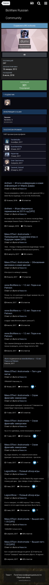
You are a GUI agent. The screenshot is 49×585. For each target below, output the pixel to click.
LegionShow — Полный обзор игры (22, 471)
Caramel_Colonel (17, 167)
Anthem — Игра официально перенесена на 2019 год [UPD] (19, 209)
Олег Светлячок (17, 161)
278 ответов (24, 486)
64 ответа (24, 387)
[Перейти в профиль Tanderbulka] (7, 141)
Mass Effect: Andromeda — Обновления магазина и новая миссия (24, 263)
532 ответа (27, 254)
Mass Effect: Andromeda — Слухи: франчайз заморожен (21, 396)
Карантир (15, 154)
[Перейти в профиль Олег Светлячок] (7, 102)
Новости (23, 189)
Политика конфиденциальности (28, 575)
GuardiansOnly (16, 147)
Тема (8, 575)
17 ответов (26, 277)
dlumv (6, 359)
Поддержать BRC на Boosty (24, 26)
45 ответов (26, 200)
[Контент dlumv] (24, 54)
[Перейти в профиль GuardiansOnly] (7, 148)
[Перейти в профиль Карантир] (7, 155)
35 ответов (25, 302)
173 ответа (27, 226)
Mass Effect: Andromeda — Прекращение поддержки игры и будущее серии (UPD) (21, 237)
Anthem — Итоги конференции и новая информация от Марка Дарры (23, 184)
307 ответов (25, 413)
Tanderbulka (15, 140)
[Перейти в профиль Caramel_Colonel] (7, 169)
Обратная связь (23, 577)
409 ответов (27, 534)
